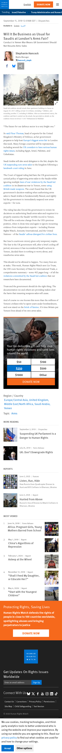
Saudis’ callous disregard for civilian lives (38, 234)
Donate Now (43, 4)
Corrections (21, 701)
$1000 (19, 375)
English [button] (27, 4)
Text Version (39, 706)
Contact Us (9, 701)
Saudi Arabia (42, 404)
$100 (43, 362)
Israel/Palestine (19, 12)
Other (43, 375)
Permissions (49, 701)
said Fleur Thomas (15, 133)
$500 (43, 368)
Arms (14, 413)
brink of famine (31, 307)
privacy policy (9, 737)
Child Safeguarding (23, 706)
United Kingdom (38, 400)
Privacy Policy (35, 701)
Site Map (8, 706)
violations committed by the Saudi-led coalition (25, 275)
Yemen (8, 408)
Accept (7, 748)
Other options (24, 748)
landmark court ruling (13, 168)
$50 (19, 362)
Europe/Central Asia (16, 400)
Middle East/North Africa (18, 404)
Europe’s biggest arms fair (35, 140)
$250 (19, 368)
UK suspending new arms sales (17, 164)
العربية (23, 25)
